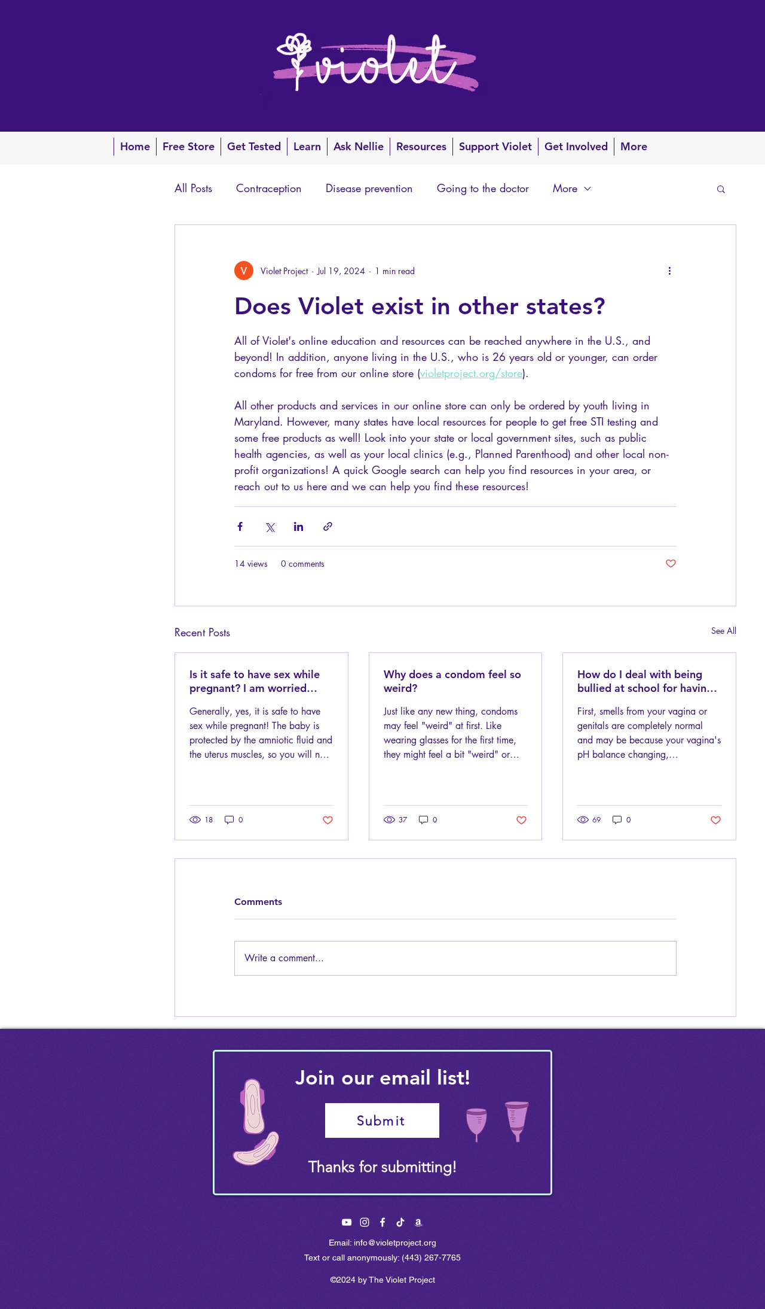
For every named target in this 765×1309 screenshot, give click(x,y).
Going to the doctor (483, 188)
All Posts (193, 188)
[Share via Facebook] (240, 526)
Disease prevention (369, 188)
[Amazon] (418, 1222)
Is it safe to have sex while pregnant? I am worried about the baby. (254, 681)
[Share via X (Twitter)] (269, 526)
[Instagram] (365, 1222)
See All (723, 630)
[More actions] (669, 270)
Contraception (269, 188)
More (565, 188)
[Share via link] (327, 526)
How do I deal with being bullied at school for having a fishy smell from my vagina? (645, 681)
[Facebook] (347, 1222)
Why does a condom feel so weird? (452, 681)
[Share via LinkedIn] (298, 526)
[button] (721, 188)
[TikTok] (400, 1222)
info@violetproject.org (395, 1242)
